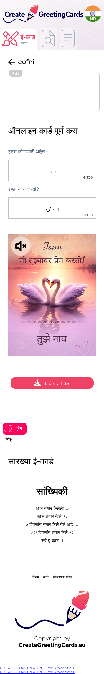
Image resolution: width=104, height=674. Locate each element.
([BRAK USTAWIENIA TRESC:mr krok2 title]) (37, 668)
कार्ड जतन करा (57, 383)
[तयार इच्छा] (48, 39)
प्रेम (19, 428)
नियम (35, 577)
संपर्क (46, 577)
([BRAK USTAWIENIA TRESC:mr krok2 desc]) (37, 672)
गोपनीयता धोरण (62, 577)
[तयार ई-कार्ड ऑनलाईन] (68, 39)
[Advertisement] (52, 92)
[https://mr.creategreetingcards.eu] (42, 14)
